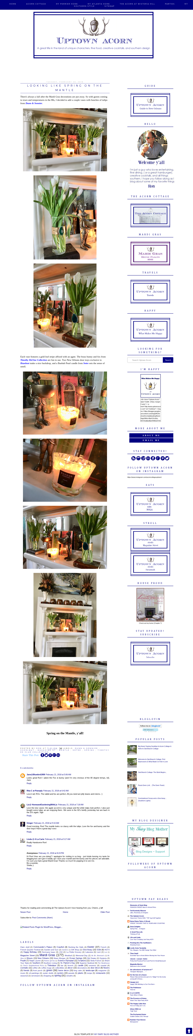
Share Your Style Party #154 (139, 1000)
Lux (105, 952)
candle (80, 965)
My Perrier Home (67, 4)
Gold (99, 950)
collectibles (59, 968)
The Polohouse (135, 988)
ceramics (92, 966)
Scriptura (82, 960)
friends (26, 970)
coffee (35, 968)
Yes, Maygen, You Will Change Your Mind (143, 950)
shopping (47, 976)
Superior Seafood (87, 963)
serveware (35, 976)
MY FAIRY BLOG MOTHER (106, 1034)
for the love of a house (138, 975)
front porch (37, 970)
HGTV (107, 950)
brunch (70, 966)
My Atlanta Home (99, 4)
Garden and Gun (51, 950)
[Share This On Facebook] (42, 756)
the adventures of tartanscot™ (141, 970)
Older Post (105, 912)
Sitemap (110, 6)
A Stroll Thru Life (136, 932)
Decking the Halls (75, 947)
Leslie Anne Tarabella (138, 948)
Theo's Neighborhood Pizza (33, 966)
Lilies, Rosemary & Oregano (139, 912)
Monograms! (134, 1022)
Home (12, 4)
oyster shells (48, 973)
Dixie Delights (135, 927)
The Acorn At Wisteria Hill (137, 4)
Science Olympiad (66, 960)
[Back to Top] (189, 1031)
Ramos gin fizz (49, 961)
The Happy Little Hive (138, 1004)
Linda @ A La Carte (35, 839)
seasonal (24, 976)
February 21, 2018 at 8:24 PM (51, 853)
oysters (60, 973)
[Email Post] (61, 748)
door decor (95, 968)
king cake (78, 970)
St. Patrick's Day (67, 963)
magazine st (47, 750)
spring (89, 750)
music (22, 973)
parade (71, 973)
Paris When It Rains (136, 995)
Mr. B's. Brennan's (97, 956)
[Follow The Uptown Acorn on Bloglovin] (150, 727)
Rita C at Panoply (35, 791)
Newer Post (25, 912)
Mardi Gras (47, 955)
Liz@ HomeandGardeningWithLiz (42, 804)
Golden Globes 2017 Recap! (139, 1016)
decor (70, 968)
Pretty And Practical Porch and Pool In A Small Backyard (148, 961)
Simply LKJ (134, 982)
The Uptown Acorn (137, 916)
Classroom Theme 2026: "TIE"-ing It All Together (145, 918)
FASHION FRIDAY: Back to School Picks (143, 907)
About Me (151, 435)
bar (62, 966)
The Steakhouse (104, 963)
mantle (64, 750)
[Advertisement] (96, 68)
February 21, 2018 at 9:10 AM (46, 823)
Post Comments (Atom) (42, 917)
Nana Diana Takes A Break (140, 921)
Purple (23, 960)
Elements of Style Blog (138, 905)
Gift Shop (75, 950)
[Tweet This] (46, 756)
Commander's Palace (43, 947)
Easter (90, 947)
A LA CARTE (135, 993)
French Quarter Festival (30, 950)
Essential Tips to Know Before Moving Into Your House (147, 955)
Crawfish (60, 947)
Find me (132, 989)
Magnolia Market (136, 964)
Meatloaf (68, 956)
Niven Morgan (60, 958)
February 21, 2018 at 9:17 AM (57, 839)
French (103, 947)
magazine (102, 970)
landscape (90, 970)
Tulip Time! (133, 1011)
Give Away (87, 950)
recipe (89, 973)
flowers (106, 968)
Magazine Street (27, 955)
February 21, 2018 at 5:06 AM (58, 774)
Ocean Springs (75, 958)
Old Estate (91, 958)
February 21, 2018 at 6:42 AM (56, 791)
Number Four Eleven (137, 1020)
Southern (36, 963)
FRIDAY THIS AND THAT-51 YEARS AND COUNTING (147, 923)
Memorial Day (82, 956)
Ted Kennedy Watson (138, 911)
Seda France (95, 961)
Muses (30, 958)
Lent (99, 952)
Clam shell (24, 947)
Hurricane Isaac (48, 952)
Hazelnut (27, 750)
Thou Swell (134, 953)
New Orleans (43, 958)
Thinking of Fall (135, 934)
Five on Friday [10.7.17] (137, 1005)
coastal (103, 966)
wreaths (69, 976)
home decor (63, 970)
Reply (29, 783)
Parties (170, 4)
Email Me (151, 440)
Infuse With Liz (135, 1009)
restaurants (101, 973)
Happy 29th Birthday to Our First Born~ (142, 984)
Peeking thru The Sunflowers (141, 943)
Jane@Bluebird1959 (36, 774)
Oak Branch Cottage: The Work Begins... (152, 772)
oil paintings (34, 973)
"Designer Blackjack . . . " (138, 971)
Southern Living (50, 963)
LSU (61, 952)
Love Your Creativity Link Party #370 (141, 939)
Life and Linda (135, 937)
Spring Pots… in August (137, 928)
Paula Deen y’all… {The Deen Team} (151, 785)
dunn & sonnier (86, 748)
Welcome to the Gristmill (137, 966)
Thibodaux (51, 965)
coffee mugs (46, 968)
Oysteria (103, 958)
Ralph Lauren (35, 961)
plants (80, 973)
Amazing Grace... (135, 945)
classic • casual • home (138, 959)
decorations (82, 968)
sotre (77, 750)
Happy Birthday (30, 952)
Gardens (65, 950)
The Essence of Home (138, 998)
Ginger (30, 823)
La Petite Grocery (73, 952)
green (49, 970)
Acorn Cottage (36, 4)
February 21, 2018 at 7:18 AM (71, 804)
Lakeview (89, 952)
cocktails (24, 968)
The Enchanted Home (138, 1014)
